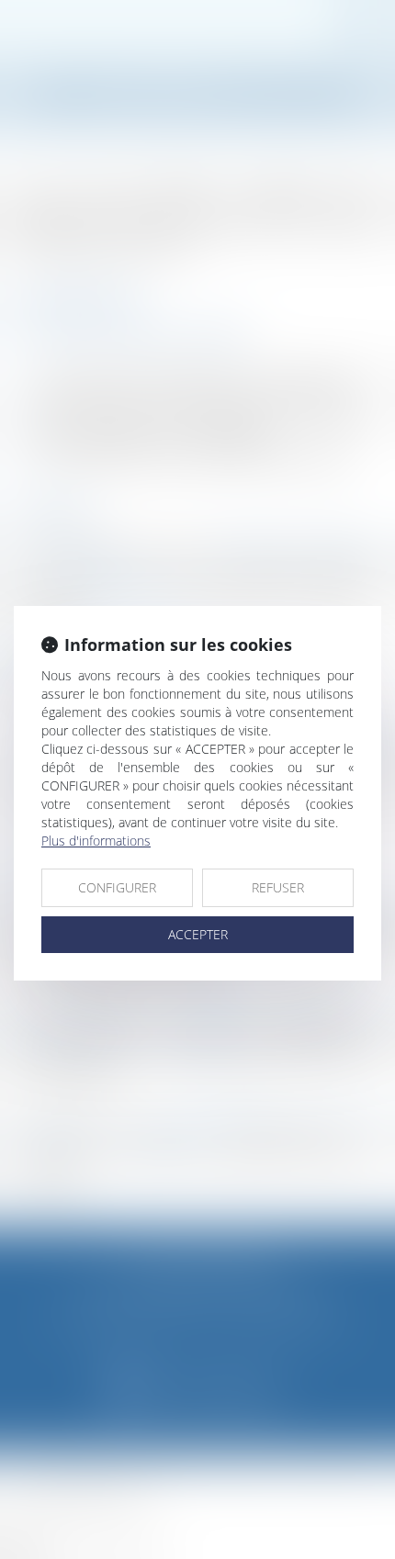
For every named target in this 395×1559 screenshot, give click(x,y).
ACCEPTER (198, 934)
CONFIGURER (117, 887)
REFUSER (278, 887)
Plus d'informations (96, 840)
